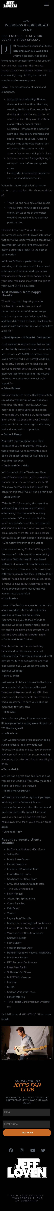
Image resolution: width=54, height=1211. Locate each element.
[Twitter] (43, 1150)
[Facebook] (11, 1150)
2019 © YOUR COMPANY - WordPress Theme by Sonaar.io (27, 1198)
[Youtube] (32, 1150)
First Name (9, 1118)
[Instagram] (22, 1150)
